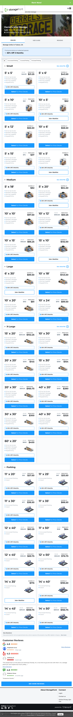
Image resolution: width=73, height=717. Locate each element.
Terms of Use (40, 715)
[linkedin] (2, 708)
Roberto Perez (11, 673)
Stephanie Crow (12, 647)
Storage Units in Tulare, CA (13, 45)
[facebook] (9, 708)
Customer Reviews (13, 640)
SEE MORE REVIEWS (36, 684)
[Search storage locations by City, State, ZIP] (65, 8)
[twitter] (12, 708)
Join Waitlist (53, 118)
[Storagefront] (13, 10)
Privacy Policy (30, 715)
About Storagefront (49, 690)
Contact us (62, 696)
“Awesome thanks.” (8, 678)
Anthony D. (10, 657)
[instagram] (5, 708)
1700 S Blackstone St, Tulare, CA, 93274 (18, 32)
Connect (62, 690)
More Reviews (65, 647)
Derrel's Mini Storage (16, 27)
